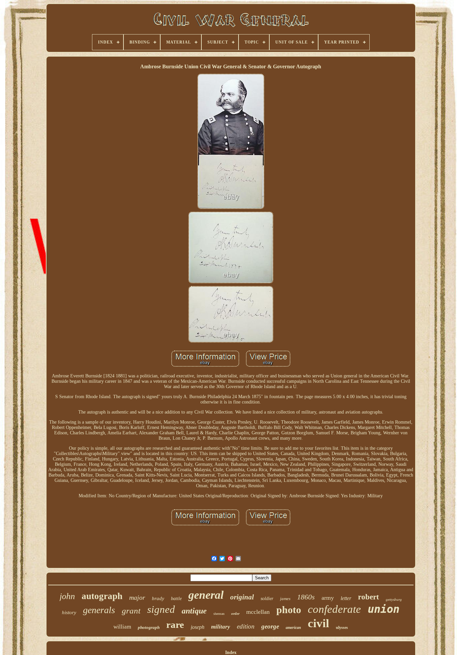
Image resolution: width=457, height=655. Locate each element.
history (69, 612)
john (67, 596)
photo (288, 609)
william (122, 627)
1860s (306, 597)
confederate (334, 609)
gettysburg (394, 599)
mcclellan (258, 611)
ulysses (342, 627)
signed (161, 609)
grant (131, 610)
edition (246, 626)
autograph (102, 596)
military (220, 627)
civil (318, 623)
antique (194, 610)
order (235, 613)
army (328, 597)
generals (99, 610)
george (270, 626)
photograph (149, 627)
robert (368, 597)
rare (175, 624)
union (383, 609)
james (285, 598)
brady (158, 598)
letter (346, 598)
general (205, 595)
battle (176, 598)
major (137, 597)
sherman (218, 613)
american (293, 627)
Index (231, 652)
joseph (197, 627)
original (242, 597)
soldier (267, 598)
